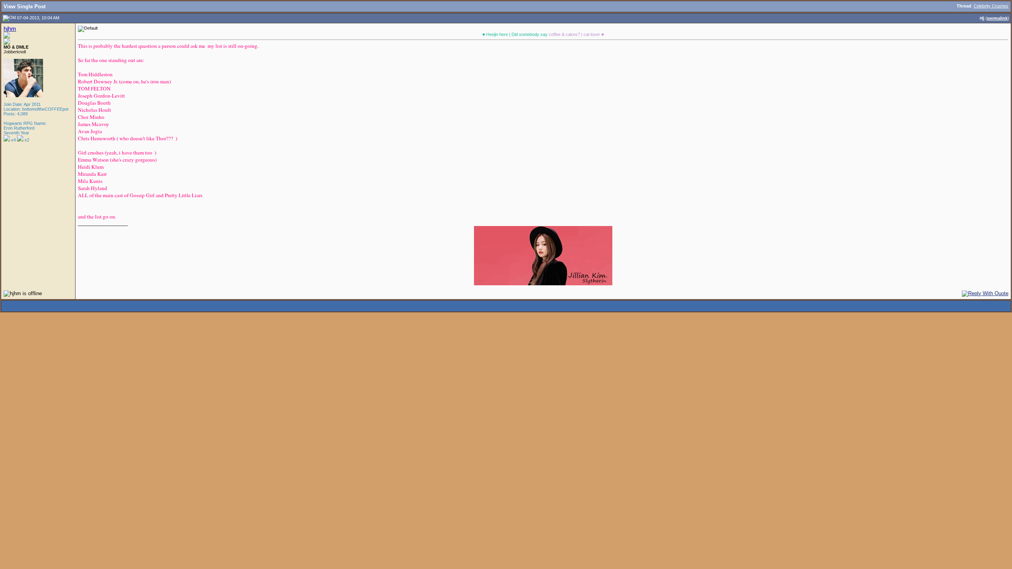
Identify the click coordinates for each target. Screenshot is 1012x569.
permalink (997, 18)
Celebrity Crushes (991, 6)
